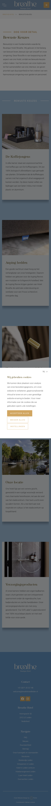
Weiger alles (17, 420)
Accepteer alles (19, 413)
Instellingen (17, 426)
